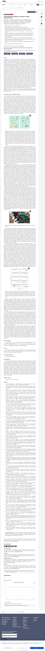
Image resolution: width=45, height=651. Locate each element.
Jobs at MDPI (4, 624)
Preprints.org (25, 621)
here (21, 603)
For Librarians (15, 622)
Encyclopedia (25, 625)
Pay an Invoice (4, 620)
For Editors (14, 621)
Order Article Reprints (31, 11)
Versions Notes (29, 53)
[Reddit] (14, 546)
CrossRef (29, 398)
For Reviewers (15, 620)
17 (4, 160)
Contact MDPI (4, 622)
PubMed (13, 434)
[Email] (5, 546)
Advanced (41, 4)
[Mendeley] (16, 546)
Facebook (35, 620)
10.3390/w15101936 (20, 7)
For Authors (14, 619)
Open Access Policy (5, 621)
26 (31, 201)
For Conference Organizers (17, 626)
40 (13, 334)
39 (12, 334)
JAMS (24, 626)
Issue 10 (14, 7)
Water (7, 7)
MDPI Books (25, 620)
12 (23, 150)
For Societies (15, 625)
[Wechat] (12, 546)
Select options (5, 634)
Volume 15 (10, 7)
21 (19, 195)
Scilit (32, 398)
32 (24, 264)
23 (6, 200)
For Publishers (15, 624)
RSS (17, 611)
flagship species (8, 91)
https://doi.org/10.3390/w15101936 (18, 46)
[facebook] (10, 546)
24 (30, 200)
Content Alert (22, 611)
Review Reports (22, 53)
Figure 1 (5, 100)
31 (23, 264)
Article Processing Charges (6, 619)
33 (33, 266)
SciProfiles (24, 624)
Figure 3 (5, 245)
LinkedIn (35, 619)
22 (29, 197)
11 (15, 202)
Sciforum (24, 619)
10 (21, 148)
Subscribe (4, 638)
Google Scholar (32, 391)
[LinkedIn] (8, 546)
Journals (3, 7)
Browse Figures (14, 53)
